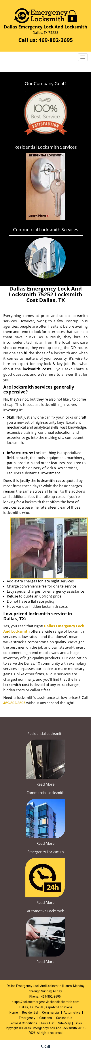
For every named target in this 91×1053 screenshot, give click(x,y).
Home (13, 1012)
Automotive (72, 1012)
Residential (30, 1012)
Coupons (45, 1018)
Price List (48, 1023)
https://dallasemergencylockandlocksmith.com (45, 1002)
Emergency (27, 1018)
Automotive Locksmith (45, 911)
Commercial (50, 1012)
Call (47, 1046)
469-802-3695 (55, 40)
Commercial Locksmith (45, 792)
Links (78, 1023)
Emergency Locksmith (45, 851)
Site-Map (64, 1023)
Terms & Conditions (23, 1023)
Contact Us (64, 1018)
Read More (45, 784)
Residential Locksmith (45, 733)
